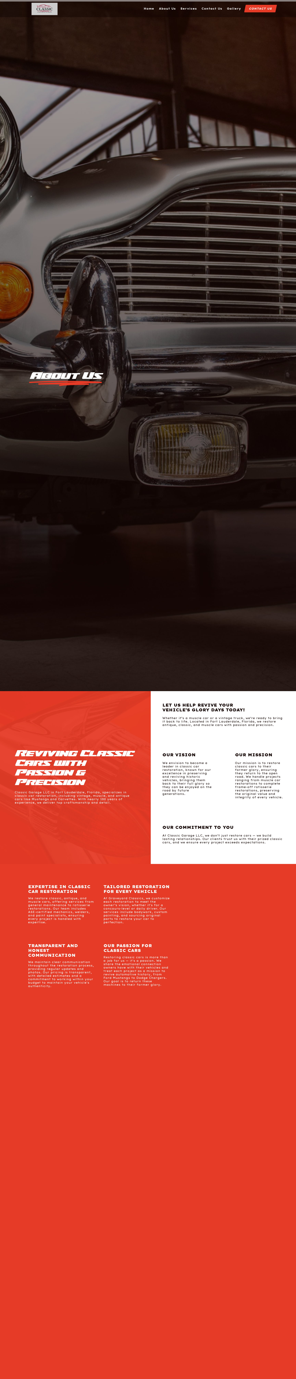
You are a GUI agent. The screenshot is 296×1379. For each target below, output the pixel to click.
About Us (167, 8)
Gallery (234, 8)
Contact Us (212, 8)
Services (189, 8)
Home (149, 8)
